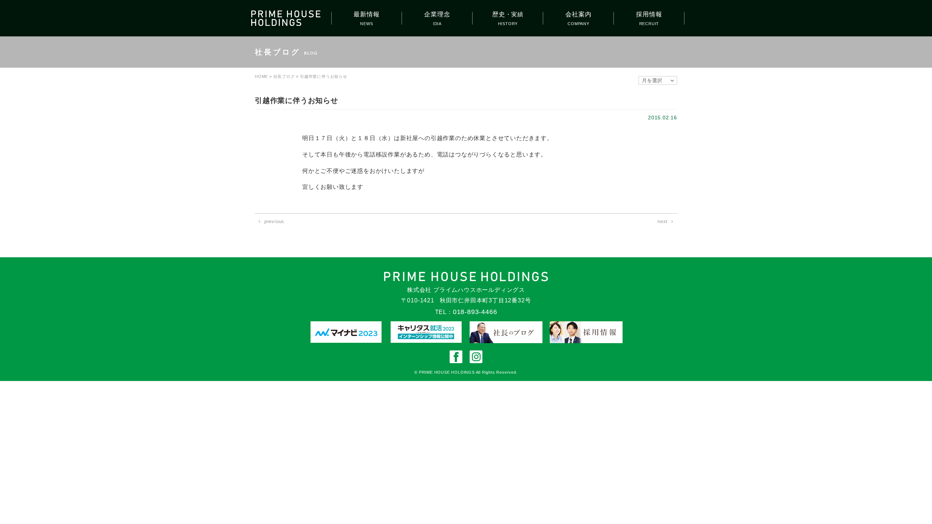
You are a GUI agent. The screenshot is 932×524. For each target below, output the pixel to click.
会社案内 (578, 14)
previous (274, 221)
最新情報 (366, 14)
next (662, 221)
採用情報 (649, 14)
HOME (261, 76)
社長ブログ (284, 76)
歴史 (508, 14)
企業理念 (437, 14)
